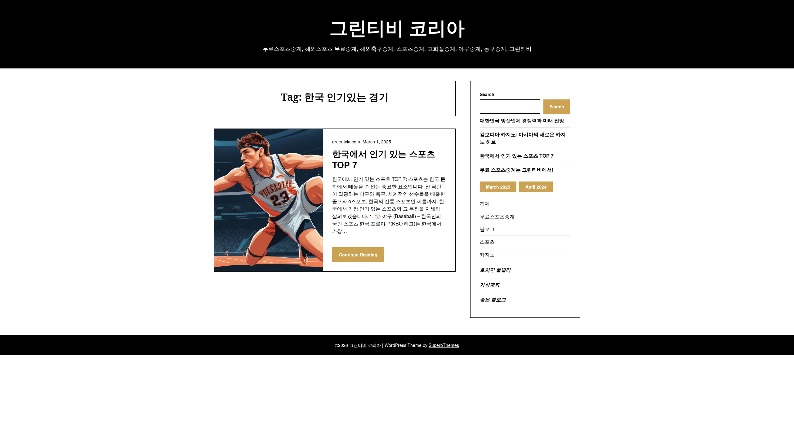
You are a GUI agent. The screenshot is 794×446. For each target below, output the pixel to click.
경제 (485, 203)
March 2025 (498, 187)
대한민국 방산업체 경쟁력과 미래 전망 (522, 120)
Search (487, 94)
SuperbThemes (444, 345)
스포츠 (487, 241)
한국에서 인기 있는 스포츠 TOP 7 (383, 159)
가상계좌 (490, 284)
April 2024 (535, 187)
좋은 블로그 (493, 299)
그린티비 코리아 (397, 27)
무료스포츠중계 (497, 216)
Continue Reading (358, 254)
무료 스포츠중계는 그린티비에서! (516, 169)
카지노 (487, 254)
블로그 (487, 229)
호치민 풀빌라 (495, 269)
